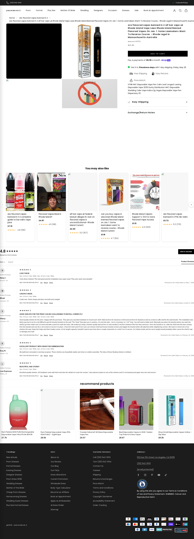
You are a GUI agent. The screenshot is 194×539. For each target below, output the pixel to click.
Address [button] (141, 452)
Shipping (97, 474)
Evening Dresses (13, 470)
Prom (28, 10)
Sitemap (54, 509)
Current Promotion (59, 479)
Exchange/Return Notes (141, 112)
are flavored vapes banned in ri (33, 18)
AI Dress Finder (57, 505)
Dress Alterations (58, 474)
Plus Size (51, 10)
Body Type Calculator (60, 488)
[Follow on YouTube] (159, 475)
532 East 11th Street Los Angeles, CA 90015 (156, 457)
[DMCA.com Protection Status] (164, 529)
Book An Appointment (154, 10)
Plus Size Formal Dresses (17, 505)
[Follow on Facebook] (138, 475)
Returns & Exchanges (102, 479)
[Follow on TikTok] (165, 475)
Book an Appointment (61, 496)
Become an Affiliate (60, 492)
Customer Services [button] (102, 452)
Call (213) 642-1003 (101, 457)
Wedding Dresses (14, 483)
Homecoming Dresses (16, 496)
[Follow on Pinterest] (152, 475)
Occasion (112, 10)
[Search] (180, 10)
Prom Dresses (12, 461)
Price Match (98, 483)
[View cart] (186, 10)
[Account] (174, 10)
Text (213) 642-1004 (102, 461)
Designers (98, 10)
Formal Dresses (13, 466)
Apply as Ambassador (60, 501)
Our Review (56, 461)
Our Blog (54, 466)
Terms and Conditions (103, 488)
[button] (34, 51)
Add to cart (157, 53)
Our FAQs (55, 470)
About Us (55, 457)
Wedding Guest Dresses (17, 501)
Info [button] (53, 452)
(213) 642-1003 (144, 463)
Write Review (186, 251)
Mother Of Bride (68, 10)
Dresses (125, 10)
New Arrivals (11, 457)
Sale (136, 10)
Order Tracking (100, 505)
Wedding (84, 10)
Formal (39, 10)
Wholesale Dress (58, 483)
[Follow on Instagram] (145, 475)
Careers (96, 470)
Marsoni (131, 41)
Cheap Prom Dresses (16, 492)
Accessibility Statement (104, 501)
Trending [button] (10, 452)
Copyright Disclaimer (102, 496)
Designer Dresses (14, 474)
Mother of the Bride (15, 488)
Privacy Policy (99, 492)
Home (12, 18)
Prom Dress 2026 (14, 479)
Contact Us (98, 466)
